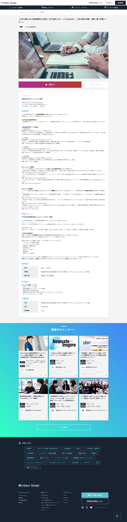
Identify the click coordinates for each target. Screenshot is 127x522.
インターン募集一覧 (31, 12)
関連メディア (44, 492)
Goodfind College (45, 507)
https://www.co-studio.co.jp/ (29, 222)
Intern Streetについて (24, 492)
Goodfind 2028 (44, 497)
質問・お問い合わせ (95, 495)
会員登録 (120, 3)
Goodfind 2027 (44, 495)
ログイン (109, 3)
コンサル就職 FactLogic (46, 500)
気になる (97, 84)
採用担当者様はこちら (95, 2)
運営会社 (21, 502)
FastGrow (43, 510)
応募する (52, 84)
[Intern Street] (9, 3)
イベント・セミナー (80, 7)
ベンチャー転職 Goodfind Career (48, 505)
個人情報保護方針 (23, 500)
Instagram (66, 497)
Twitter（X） (67, 500)
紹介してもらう (49, 7)
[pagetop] (117, 516)
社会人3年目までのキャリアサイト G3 (50, 502)
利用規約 (21, 497)
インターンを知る (112, 7)
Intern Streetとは (23, 495)
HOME (21, 12)
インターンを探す (17, 7)
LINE (65, 495)
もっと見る (64, 427)
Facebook (66, 502)
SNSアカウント (68, 492)
